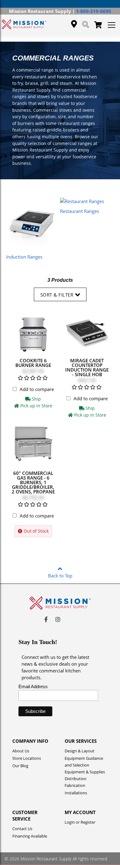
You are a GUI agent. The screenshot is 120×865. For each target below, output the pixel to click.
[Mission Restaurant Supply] (24, 24)
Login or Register (80, 822)
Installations (76, 793)
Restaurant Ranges (79, 211)
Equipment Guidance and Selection (84, 758)
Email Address (33, 686)
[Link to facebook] (46, 619)
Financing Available (29, 836)
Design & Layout (79, 751)
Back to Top (60, 575)
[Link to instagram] (57, 619)
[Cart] (98, 25)
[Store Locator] (74, 24)
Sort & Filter (57, 295)
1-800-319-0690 (93, 11)
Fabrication (75, 785)
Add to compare (37, 389)
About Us (20, 751)
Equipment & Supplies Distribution (85, 772)
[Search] (86, 25)
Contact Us (22, 828)
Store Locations (26, 758)
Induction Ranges (24, 257)
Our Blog (20, 765)
